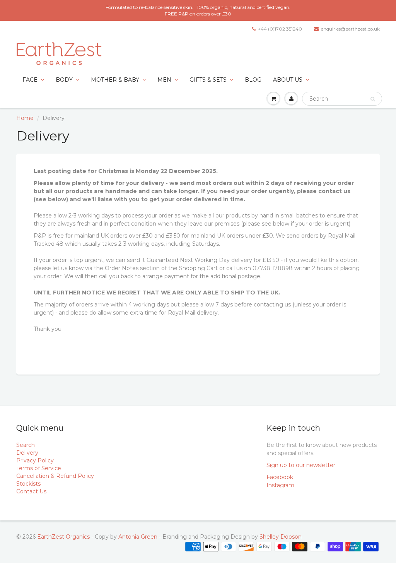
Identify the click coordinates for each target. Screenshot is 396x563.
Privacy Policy (35, 460)
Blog (253, 79)
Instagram (280, 485)
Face (30, 79)
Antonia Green (137, 536)
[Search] (372, 99)
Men (164, 79)
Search (25, 445)
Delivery (27, 452)
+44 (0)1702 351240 (280, 29)
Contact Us (31, 491)
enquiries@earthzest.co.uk (350, 29)
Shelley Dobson (280, 536)
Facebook (279, 477)
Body (64, 79)
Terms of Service (38, 468)
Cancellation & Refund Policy (55, 475)
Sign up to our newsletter (300, 465)
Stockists (28, 483)
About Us (287, 79)
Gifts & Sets (208, 79)
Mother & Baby (115, 79)
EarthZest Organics (63, 536)
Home (25, 118)
